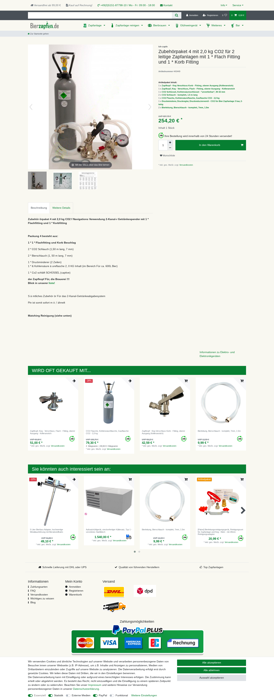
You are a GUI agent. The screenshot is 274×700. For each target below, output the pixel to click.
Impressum (94, 684)
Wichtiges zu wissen (42, 598)
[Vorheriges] (31, 107)
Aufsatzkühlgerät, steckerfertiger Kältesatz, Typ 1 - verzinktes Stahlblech (109, 530)
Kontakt (167, 5)
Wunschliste (168, 155)
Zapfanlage (95, 25)
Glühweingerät (189, 25)
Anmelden (75, 586)
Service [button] (236, 5)
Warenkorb (75, 594)
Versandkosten (186, 165)
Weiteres (217, 25)
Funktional (122, 695)
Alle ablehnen (212, 670)
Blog (33, 602)
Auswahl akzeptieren (211, 677)
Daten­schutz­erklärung (86, 688)
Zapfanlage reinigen (128, 25)
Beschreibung (39, 207)
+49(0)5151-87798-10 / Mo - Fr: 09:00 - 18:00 (127, 5)
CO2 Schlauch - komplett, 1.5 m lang (180, 95)
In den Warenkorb (209, 144)
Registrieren (76, 590)
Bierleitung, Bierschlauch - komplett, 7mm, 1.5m (185, 107)
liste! (52, 283)
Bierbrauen (160, 25)
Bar (238, 25)
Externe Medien (81, 695)
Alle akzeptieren (211, 662)
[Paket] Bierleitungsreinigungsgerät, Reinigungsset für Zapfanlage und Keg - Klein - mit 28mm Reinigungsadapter (220, 531)
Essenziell (40, 695)
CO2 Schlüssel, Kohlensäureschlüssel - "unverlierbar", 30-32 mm (193, 92)
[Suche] (176, 15)
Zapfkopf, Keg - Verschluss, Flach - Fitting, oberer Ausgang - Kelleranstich (198, 89)
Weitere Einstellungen (144, 695)
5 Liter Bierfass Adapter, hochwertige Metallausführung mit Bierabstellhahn (46, 530)
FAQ (33, 590)
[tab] (39, 207)
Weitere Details (61, 207)
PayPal (103, 695)
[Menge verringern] (170, 147)
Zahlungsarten (39, 586)
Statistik (58, 695)
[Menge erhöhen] (170, 142)
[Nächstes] (150, 107)
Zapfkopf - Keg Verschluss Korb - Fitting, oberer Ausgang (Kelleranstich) (197, 85)
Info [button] (223, 5)
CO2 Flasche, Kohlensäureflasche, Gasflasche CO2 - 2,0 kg (191, 98)
